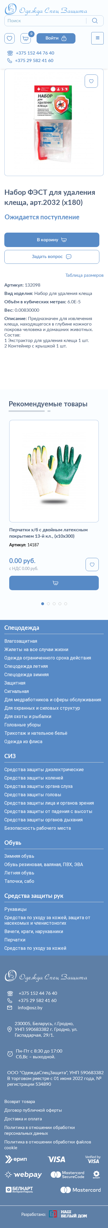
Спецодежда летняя (26, 666)
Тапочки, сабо (19, 881)
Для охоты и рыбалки (27, 716)
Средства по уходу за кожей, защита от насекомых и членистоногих (47, 920)
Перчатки (14, 940)
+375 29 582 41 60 (34, 60)
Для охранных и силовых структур (42, 708)
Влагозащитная (20, 641)
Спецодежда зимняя (26, 674)
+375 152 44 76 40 (35, 53)
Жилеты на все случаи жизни (36, 649)
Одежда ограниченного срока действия (47, 658)
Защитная (14, 683)
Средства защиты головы (32, 794)
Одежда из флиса (23, 741)
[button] (43, 604)
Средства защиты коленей (33, 778)
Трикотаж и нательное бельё (35, 733)
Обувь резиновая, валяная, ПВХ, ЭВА (43, 864)
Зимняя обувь (19, 856)
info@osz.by (30, 1007)
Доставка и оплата (23, 1119)
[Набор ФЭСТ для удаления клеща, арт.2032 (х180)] (54, 122)
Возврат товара (19, 1102)
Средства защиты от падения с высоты (48, 811)
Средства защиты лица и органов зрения (49, 803)
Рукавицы (15, 909)
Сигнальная (16, 691)
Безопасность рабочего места (37, 828)
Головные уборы (22, 725)
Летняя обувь (19, 873)
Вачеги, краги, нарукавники (33, 931)
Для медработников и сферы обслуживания (52, 699)
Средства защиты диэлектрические (44, 769)
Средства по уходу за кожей (35, 948)
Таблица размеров (84, 275)
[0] (9, 38)
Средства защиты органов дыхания (43, 820)
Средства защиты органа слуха (38, 786)
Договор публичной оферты (33, 1110)
